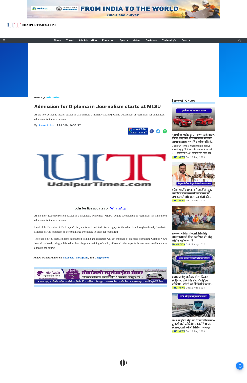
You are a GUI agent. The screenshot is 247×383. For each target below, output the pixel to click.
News (57, 40)
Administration (88, 40)
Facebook (68, 257)
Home (38, 97)
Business (151, 40)
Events (185, 40)
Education (108, 40)
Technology (169, 40)
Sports (124, 40)
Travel (70, 40)
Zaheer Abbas (46, 125)
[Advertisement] (123, 66)
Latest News (183, 100)
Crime (136, 40)
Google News (102, 257)
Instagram (82, 257)
